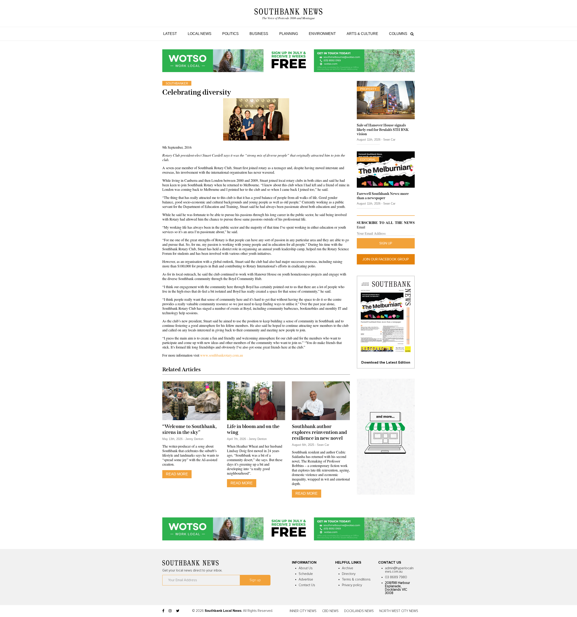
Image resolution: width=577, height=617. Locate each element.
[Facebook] (163, 611)
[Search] (411, 33)
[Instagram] (170, 611)
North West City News (398, 611)
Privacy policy (352, 585)
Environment (322, 34)
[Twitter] (177, 611)
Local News (199, 34)
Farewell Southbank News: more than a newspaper (383, 195)
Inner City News (303, 611)
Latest (170, 34)
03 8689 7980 (396, 577)
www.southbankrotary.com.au (221, 355)
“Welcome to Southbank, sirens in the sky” (189, 429)
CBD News (330, 611)
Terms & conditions (356, 579)
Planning (288, 34)
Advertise (306, 579)
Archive (347, 568)
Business (259, 34)
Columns (398, 34)
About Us (306, 568)
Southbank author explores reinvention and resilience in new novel (319, 432)
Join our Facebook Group (385, 259)
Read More (177, 474)
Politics (230, 34)
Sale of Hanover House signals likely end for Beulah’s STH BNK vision (383, 129)
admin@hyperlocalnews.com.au (399, 570)
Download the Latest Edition (385, 362)
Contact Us (307, 585)
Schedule (306, 574)
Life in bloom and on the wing (253, 429)
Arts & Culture (362, 34)
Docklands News (359, 611)
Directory (348, 574)
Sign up (385, 243)
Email (361, 227)
